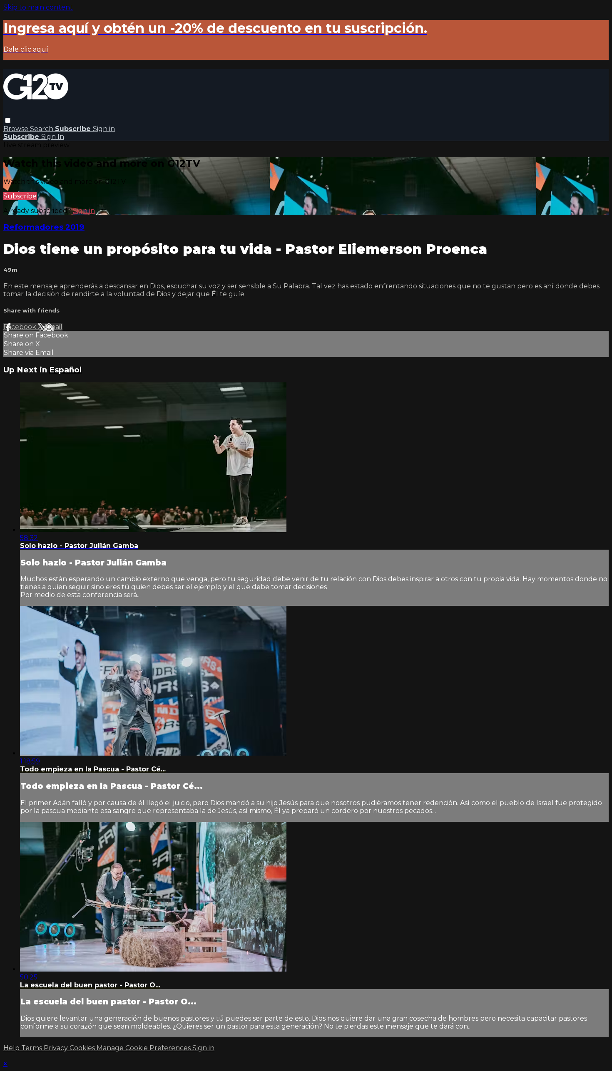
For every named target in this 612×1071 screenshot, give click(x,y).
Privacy (57, 1048)
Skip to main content (38, 7)
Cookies (83, 1048)
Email (53, 327)
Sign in (104, 129)
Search (42, 129)
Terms (32, 1048)
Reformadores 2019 (44, 227)
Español (65, 369)
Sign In (52, 137)
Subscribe (20, 196)
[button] (7, 120)
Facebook (20, 327)
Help (12, 1048)
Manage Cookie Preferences (144, 1048)
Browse (16, 129)
